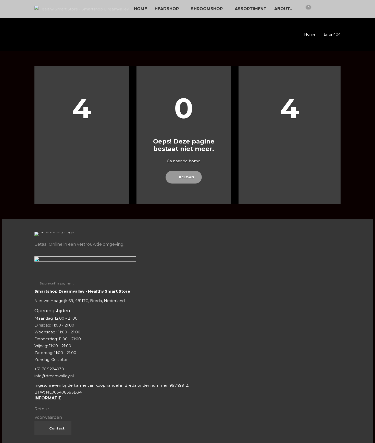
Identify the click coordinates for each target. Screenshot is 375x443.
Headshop (167, 8)
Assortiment (251, 8)
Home (140, 8)
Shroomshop (207, 8)
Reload (186, 177)
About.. (283, 8)
